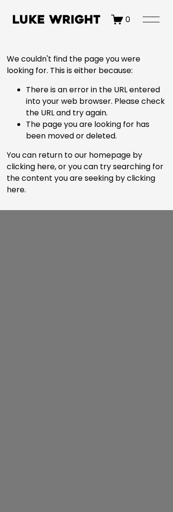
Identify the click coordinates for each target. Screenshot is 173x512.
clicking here (31, 166)
